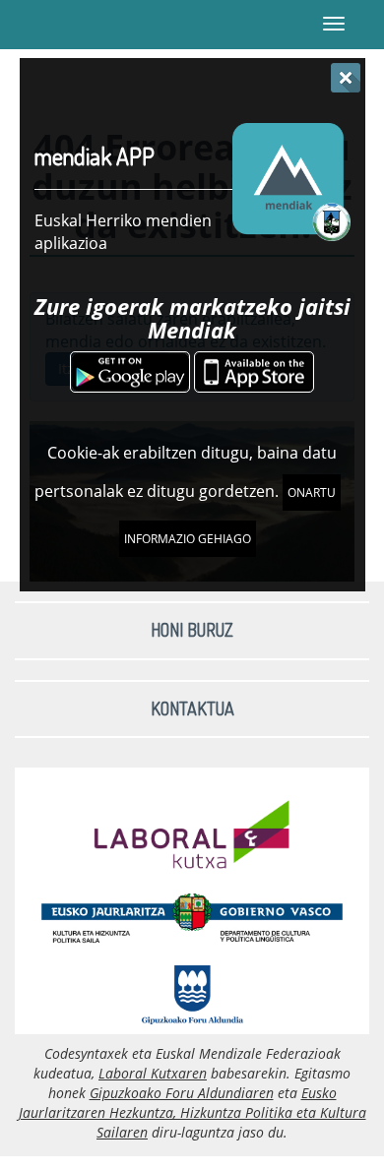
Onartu (312, 492)
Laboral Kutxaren (152, 1073)
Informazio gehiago (187, 538)
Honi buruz (192, 630)
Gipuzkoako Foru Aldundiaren (182, 1092)
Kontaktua (192, 708)
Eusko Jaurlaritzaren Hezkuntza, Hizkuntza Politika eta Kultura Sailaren (192, 1112)
